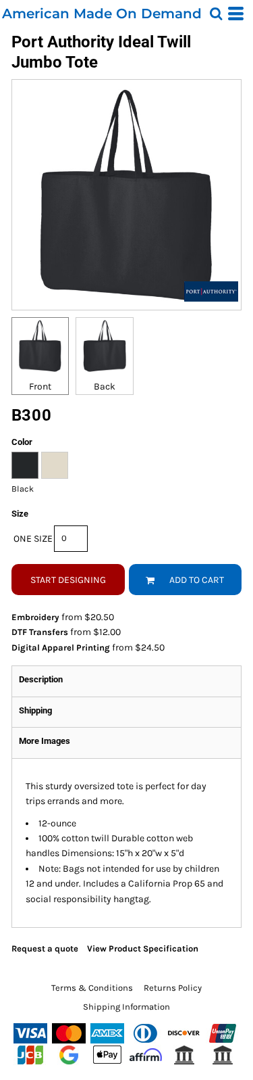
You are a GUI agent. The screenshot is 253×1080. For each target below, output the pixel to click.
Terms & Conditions (92, 988)
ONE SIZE (33, 538)
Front (40, 386)
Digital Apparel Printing (60, 647)
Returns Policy (173, 988)
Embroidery (35, 617)
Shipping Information (126, 1007)
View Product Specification (142, 948)
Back (104, 386)
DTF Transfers (39, 632)
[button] (216, 13)
